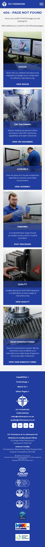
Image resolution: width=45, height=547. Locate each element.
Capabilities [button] (21, 377)
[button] (41, 4)
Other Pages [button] (22, 391)
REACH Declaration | (22, 457)
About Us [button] (21, 387)
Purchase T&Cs (28, 460)
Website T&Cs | (17, 460)
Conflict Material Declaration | (29, 458)
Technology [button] (21, 382)
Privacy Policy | (9, 457)
